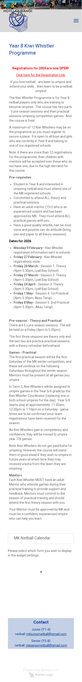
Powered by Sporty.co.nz (41, 670)
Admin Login (43, 675)
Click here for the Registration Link (40, 75)
